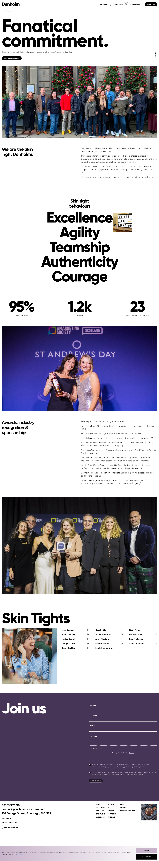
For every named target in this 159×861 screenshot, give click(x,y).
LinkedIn (111, 811)
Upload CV (96, 749)
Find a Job (118, 4)
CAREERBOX (100, 817)
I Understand (146, 857)
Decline (146, 850)
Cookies (123, 808)
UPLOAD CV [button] (95, 781)
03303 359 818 (11, 805)
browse (131, 753)
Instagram (112, 814)
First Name (93, 705)
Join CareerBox (134, 4)
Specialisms (100, 814)
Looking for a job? (9, 822)
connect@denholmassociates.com (23, 809)
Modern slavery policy (128, 811)
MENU (149, 4)
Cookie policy (19, 854)
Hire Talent (103, 4)
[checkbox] (90, 765)
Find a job (100, 811)
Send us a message (11, 827)
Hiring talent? (7, 819)
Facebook (112, 817)
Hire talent (100, 808)
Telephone (99, 736)
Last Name (93, 715)
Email (91, 726)
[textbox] (123, 709)
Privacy (123, 805)
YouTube (111, 805)
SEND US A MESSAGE (11, 58)
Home (3, 11)
